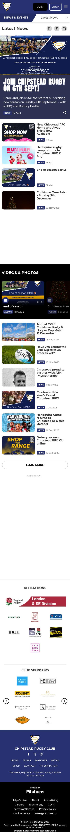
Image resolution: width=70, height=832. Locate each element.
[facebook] (28, 754)
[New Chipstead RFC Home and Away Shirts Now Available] (18, 132)
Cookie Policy (21, 813)
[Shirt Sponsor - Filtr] (48, 720)
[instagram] (41, 754)
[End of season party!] (18, 177)
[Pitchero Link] (35, 792)
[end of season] (23, 293)
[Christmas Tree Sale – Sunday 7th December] (18, 200)
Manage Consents (46, 813)
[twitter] (35, 755)
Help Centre (19, 800)
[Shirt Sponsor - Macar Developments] (48, 694)
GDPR (51, 804)
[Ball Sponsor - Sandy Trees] (22, 720)
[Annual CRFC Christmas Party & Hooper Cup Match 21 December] (18, 332)
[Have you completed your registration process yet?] (18, 355)
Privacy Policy (47, 809)
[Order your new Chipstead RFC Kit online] (18, 445)
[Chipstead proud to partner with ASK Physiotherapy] (18, 377)
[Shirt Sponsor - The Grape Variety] (22, 707)
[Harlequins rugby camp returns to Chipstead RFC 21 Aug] (18, 155)
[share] (65, 112)
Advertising (51, 800)
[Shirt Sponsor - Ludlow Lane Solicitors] (48, 707)
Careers (19, 804)
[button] (65, 113)
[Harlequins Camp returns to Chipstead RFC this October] (18, 422)
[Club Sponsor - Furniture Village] (22, 681)
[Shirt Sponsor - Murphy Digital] (48, 681)
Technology (36, 804)
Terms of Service (24, 809)
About (35, 800)
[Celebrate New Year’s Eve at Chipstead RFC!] (18, 400)
